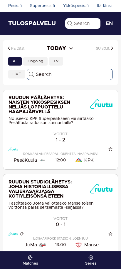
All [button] (15, 61)
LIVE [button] (17, 74)
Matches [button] (30, 263)
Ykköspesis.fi (76, 6)
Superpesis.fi (42, 6)
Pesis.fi (15, 6)
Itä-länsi (104, 6)
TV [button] (56, 61)
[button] (22, 48)
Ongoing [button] (35, 61)
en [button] (109, 23)
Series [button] (90, 263)
